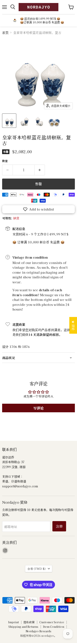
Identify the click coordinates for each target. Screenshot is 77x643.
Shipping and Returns (23, 627)
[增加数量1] (40, 170)
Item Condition (53, 627)
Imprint (13, 622)
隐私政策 (29, 622)
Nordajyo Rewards (38, 631)
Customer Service (51, 622)
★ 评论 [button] (73, 325)
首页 (5, 32)
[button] (38, 209)
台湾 (36, 569)
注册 (59, 526)
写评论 (38, 408)
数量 (5, 160)
